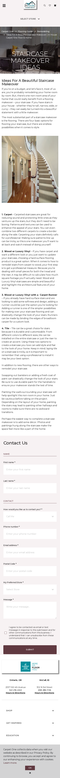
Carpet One (7, 31)
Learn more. (10, 763)
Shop (9, 710)
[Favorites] (49, 6)
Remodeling (43, 31)
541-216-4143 (15, 690)
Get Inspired (13, 723)
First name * (9, 462)
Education (12, 735)
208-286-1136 (44, 690)
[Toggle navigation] (4, 5)
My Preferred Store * (13, 582)
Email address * (10, 545)
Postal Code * (9, 564)
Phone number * (11, 527)
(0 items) (55, 5)
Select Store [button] (28, 19)
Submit (30, 649)
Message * (8, 600)
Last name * (9, 481)
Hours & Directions (15, 693)
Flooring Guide (25, 31)
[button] (44, 6)
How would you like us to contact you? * (22, 509)
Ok (29, 768)
